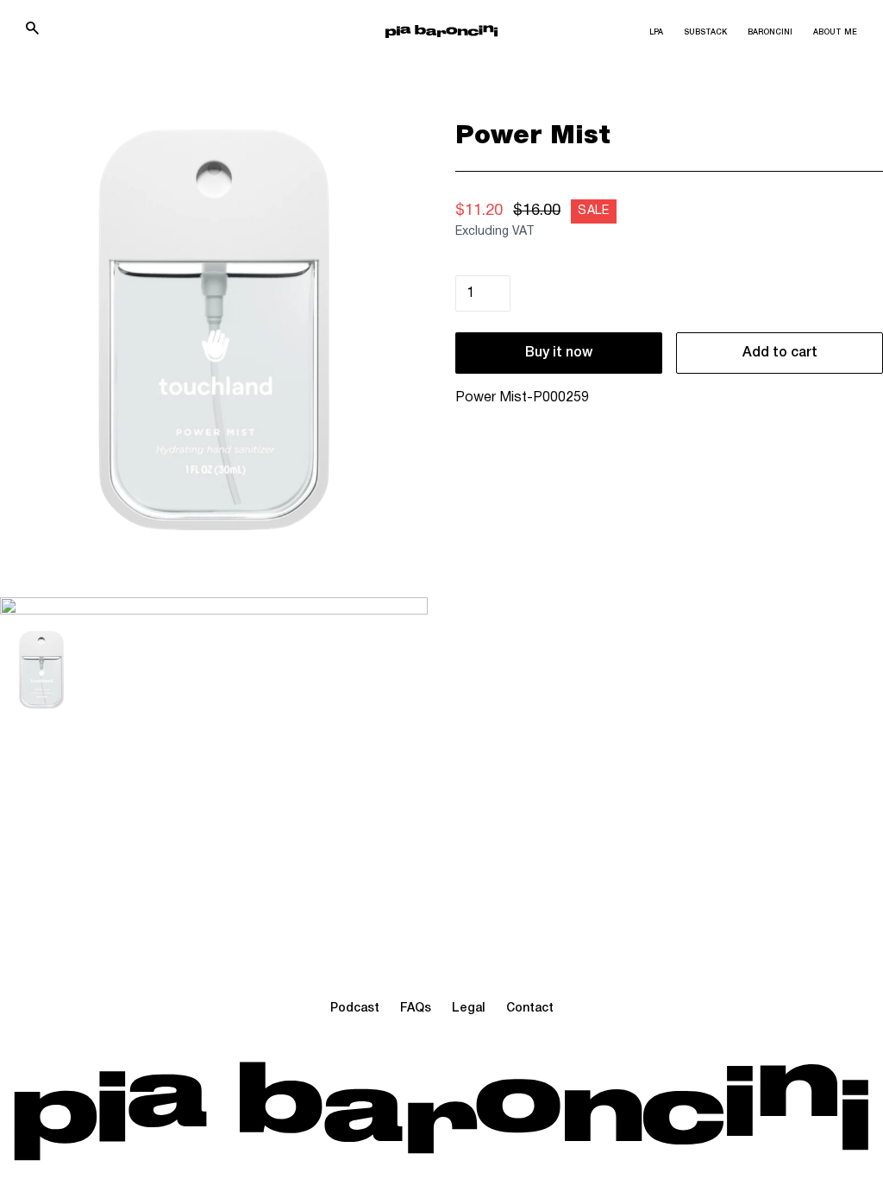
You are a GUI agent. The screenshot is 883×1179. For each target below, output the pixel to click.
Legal (468, 1008)
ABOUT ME (835, 32)
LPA (656, 32)
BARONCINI (770, 32)
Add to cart (779, 353)
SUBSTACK (705, 32)
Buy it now (558, 353)
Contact (530, 1008)
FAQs (415, 1008)
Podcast (354, 1008)
